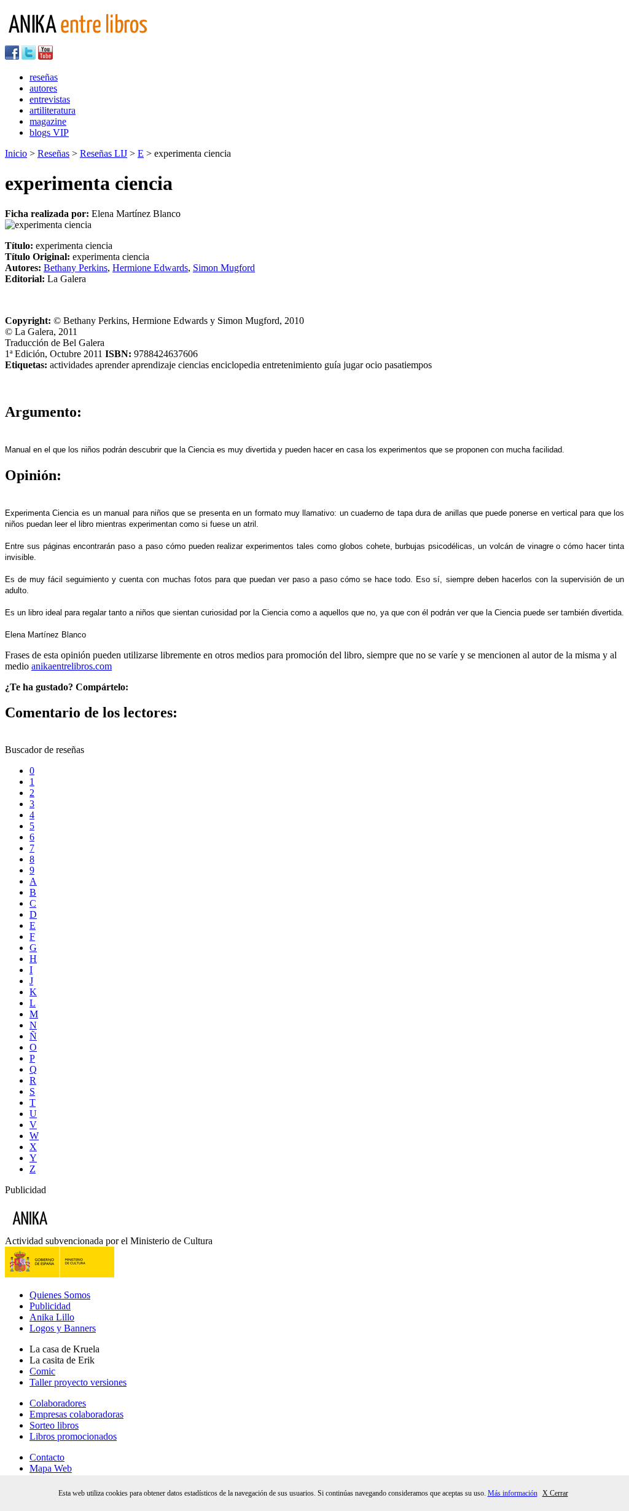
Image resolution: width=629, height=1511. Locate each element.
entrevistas (49, 99)
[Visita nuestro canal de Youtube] (45, 56)
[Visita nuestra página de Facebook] (12, 56)
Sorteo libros (54, 1425)
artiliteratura (52, 110)
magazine (47, 121)
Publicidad (50, 1306)
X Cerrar (555, 1493)
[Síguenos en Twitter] (28, 56)
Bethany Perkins (75, 267)
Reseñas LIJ (103, 153)
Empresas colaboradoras (76, 1414)
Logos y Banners (62, 1328)
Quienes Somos (59, 1295)
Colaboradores (57, 1403)
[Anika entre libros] (68, 1230)
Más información (512, 1493)
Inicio (16, 153)
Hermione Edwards (150, 267)
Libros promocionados (73, 1436)
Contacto (46, 1457)
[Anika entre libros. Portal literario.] (85, 39)
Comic (42, 1371)
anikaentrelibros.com (71, 666)
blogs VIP (49, 132)
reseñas (43, 77)
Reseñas (53, 153)
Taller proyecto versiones (78, 1382)
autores (43, 88)
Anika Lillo (51, 1317)
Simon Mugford (224, 267)
